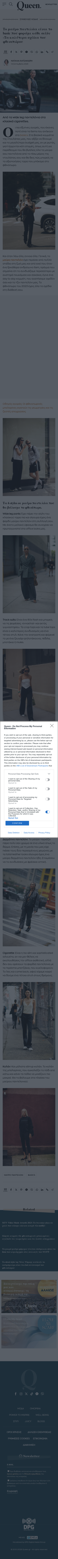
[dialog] (29, 779)
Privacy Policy (44, 833)
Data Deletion (14, 833)
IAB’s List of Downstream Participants (32, 766)
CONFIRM (17, 823)
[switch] (47, 779)
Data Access (29, 833)
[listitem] (29, 773)
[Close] (52, 726)
